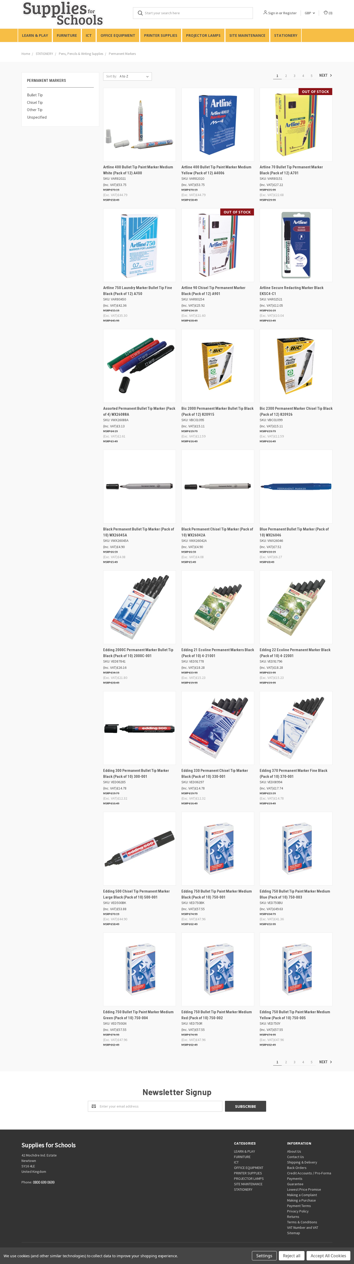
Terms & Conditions (302, 1222)
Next (323, 75)
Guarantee (295, 1184)
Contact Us (295, 1156)
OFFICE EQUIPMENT (118, 35)
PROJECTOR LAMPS (203, 35)
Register (290, 13)
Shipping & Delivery (302, 1162)
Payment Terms (299, 1205)
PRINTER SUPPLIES (160, 35)
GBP (308, 13)
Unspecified (37, 117)
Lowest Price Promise (304, 1189)
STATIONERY (285, 35)
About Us (294, 1151)
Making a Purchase (301, 1200)
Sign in (273, 13)
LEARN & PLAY (35, 35)
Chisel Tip (35, 102)
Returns (293, 1216)
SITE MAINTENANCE (247, 35)
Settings (264, 1256)
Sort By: (111, 76)
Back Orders (297, 1167)
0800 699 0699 (43, 1182)
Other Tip (35, 109)
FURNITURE (67, 35)
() (330, 13)
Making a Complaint (302, 1195)
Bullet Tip (35, 94)
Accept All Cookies (328, 1256)
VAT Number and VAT (302, 1227)
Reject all (291, 1256)
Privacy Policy (298, 1211)
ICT (89, 35)
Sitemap (293, 1233)
